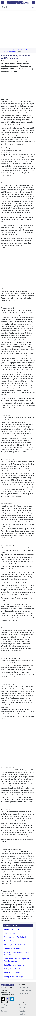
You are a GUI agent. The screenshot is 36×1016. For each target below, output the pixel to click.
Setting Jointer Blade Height (13, 977)
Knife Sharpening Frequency (14, 965)
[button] (3, 999)
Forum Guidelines (25, 990)
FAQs (3, 1008)
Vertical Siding (9, 941)
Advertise (22, 1011)
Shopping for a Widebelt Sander (15, 945)
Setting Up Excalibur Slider (13, 969)
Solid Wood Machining (24, 50)
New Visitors (23, 1005)
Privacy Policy (24, 993)
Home (2, 50)
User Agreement (24, 987)
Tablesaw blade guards (12, 949)
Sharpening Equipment (12, 973)
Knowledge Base (11, 50)
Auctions (22, 1014)
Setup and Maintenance (9, 51)
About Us (22, 1008)
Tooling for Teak (9, 933)
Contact (3, 1011)
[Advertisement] (18, 29)
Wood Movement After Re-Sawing (15, 937)
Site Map (4, 1005)
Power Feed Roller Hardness (14, 929)
